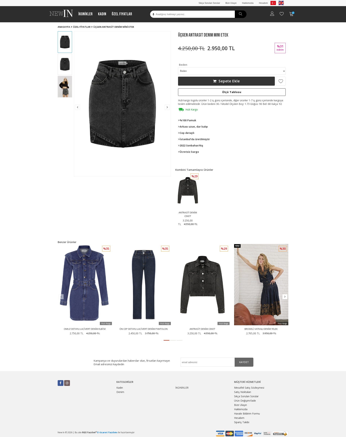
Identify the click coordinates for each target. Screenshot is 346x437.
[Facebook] (60, 383)
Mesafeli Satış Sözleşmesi (249, 387)
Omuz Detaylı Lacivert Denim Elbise (85, 328)
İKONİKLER (85, 14)
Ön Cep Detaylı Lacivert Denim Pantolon (143, 328)
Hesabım (263, 3)
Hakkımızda (248, 3)
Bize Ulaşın (231, 3)
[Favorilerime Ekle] (281, 81)
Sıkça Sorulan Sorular (209, 3)
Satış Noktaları (242, 392)
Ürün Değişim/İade (245, 400)
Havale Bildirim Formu (247, 413)
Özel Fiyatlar (122, 14)
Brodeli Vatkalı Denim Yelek (261, 328)
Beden (183, 64)
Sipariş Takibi (241, 422)
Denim (120, 392)
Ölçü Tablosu (231, 92)
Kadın (102, 14)
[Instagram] (67, 383)
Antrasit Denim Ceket (202, 328)
